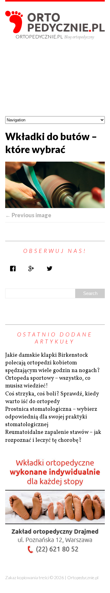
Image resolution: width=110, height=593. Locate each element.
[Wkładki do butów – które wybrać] (55, 185)
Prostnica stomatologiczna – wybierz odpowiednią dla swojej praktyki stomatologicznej (51, 417)
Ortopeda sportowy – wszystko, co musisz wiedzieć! (47, 382)
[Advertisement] (55, 83)
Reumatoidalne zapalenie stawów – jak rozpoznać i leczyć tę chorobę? (53, 436)
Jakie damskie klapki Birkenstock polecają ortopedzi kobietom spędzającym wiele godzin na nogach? (52, 363)
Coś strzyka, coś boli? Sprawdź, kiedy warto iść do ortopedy (52, 398)
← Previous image (28, 215)
